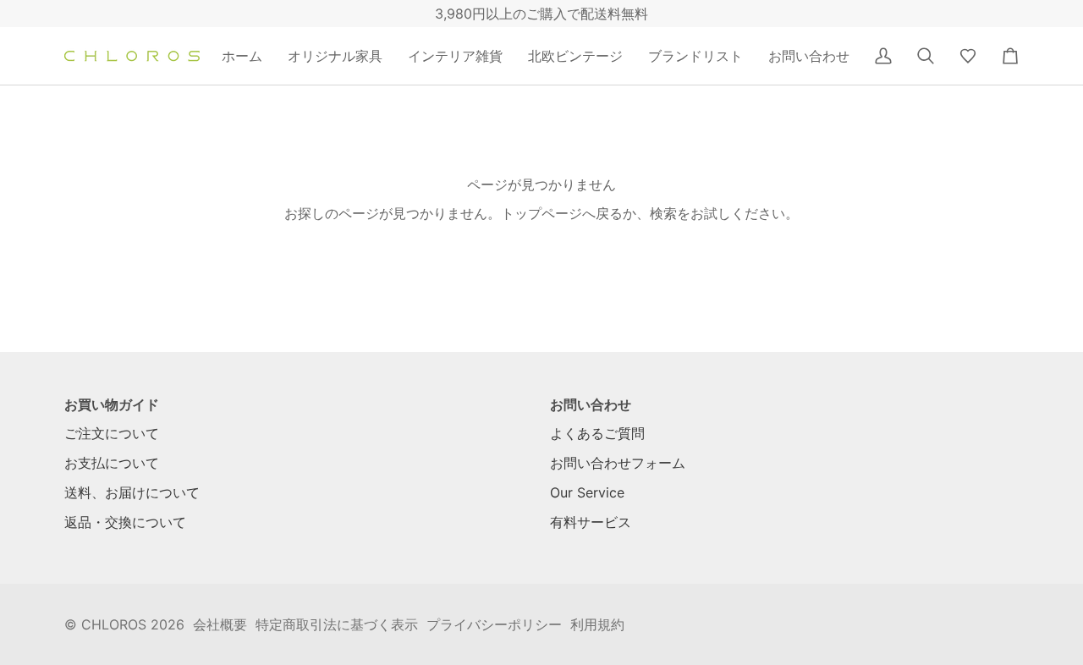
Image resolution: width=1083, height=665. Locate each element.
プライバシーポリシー (494, 624)
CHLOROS (113, 624)
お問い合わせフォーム (617, 462)
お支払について (111, 462)
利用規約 (597, 624)
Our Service (587, 492)
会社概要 (220, 624)
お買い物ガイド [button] (111, 404)
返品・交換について (125, 522)
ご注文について (111, 433)
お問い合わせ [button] (590, 404)
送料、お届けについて (132, 492)
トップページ (541, 213)
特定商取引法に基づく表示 (337, 624)
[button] (335, 56)
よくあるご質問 (597, 433)
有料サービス (590, 522)
